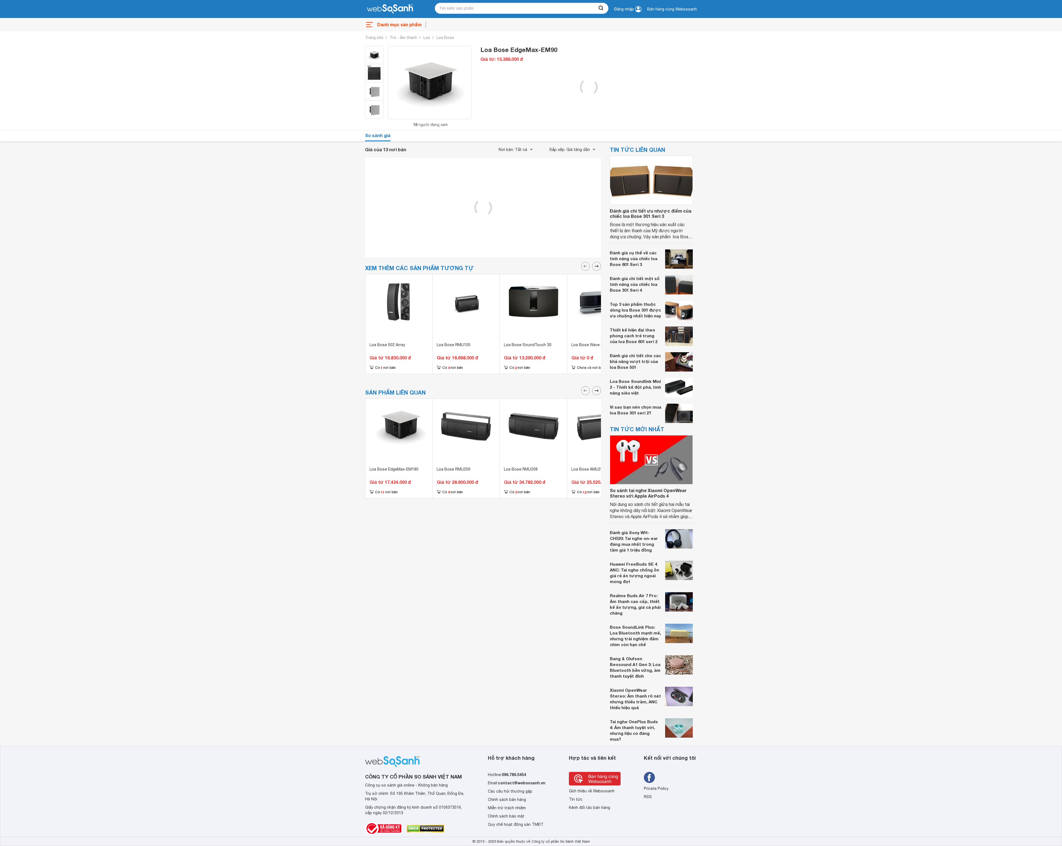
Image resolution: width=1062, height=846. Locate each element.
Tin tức (575, 799)
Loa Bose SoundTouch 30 (527, 345)
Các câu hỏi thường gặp (510, 791)
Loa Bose (445, 37)
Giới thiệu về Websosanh (592, 791)
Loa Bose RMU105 (453, 345)
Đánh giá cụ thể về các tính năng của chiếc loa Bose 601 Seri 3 (633, 258)
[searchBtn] (601, 8)
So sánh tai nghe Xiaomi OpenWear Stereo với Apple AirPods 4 (648, 493)
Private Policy (656, 788)
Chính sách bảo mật (506, 816)
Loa (426, 37)
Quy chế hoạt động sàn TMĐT (515, 824)
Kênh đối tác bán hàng (589, 807)
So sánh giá (378, 135)
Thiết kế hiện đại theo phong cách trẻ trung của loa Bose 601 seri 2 (633, 335)
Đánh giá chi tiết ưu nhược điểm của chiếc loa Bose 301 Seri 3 (650, 213)
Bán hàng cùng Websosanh (672, 9)
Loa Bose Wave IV (587, 345)
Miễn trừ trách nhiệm (507, 808)
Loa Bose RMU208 (521, 469)
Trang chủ (374, 37)
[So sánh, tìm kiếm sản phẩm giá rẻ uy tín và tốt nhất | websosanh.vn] (390, 9)
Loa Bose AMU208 (588, 469)
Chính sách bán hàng (507, 799)
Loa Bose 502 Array (387, 345)
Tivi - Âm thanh (403, 37)
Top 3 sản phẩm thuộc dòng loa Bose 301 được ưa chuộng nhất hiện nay (635, 310)
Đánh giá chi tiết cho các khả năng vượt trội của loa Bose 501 (635, 361)
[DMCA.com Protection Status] (425, 828)
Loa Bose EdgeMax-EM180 (393, 469)
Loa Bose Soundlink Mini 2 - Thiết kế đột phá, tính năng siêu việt (635, 387)
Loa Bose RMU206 (453, 469)
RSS (648, 797)
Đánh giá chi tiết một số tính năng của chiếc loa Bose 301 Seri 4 (635, 284)
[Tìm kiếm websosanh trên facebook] (649, 777)
